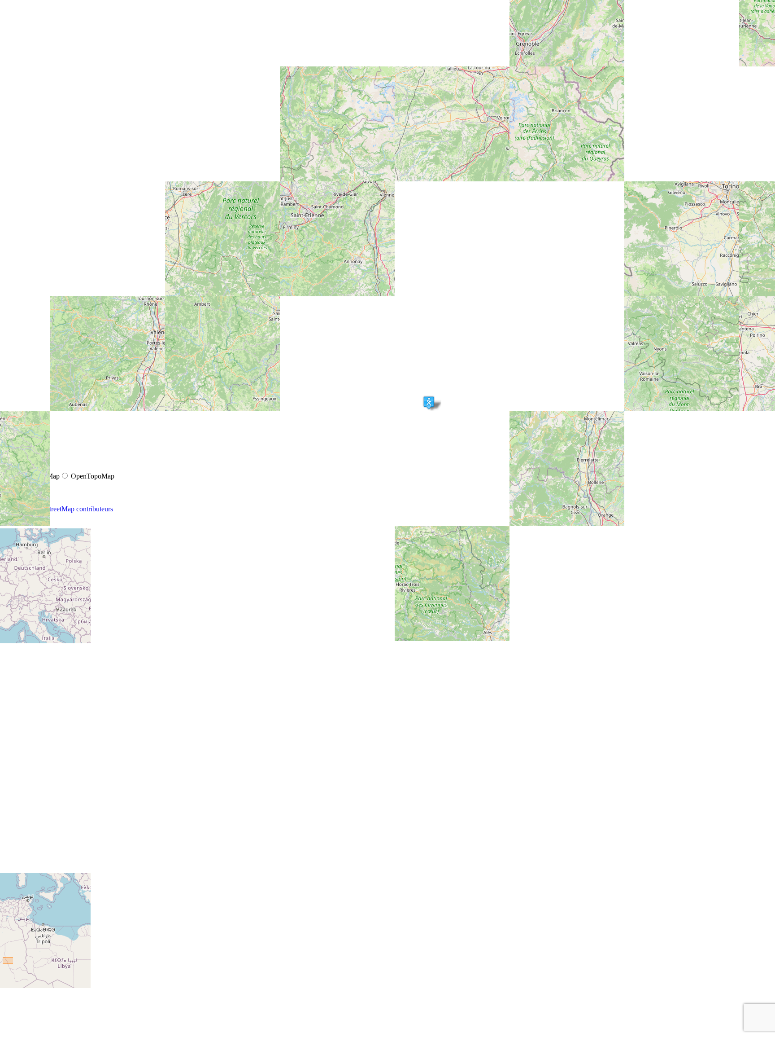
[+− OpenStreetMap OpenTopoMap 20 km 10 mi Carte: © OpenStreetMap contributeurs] (387, 102)
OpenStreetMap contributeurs (71, 509)
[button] (428, 402)
